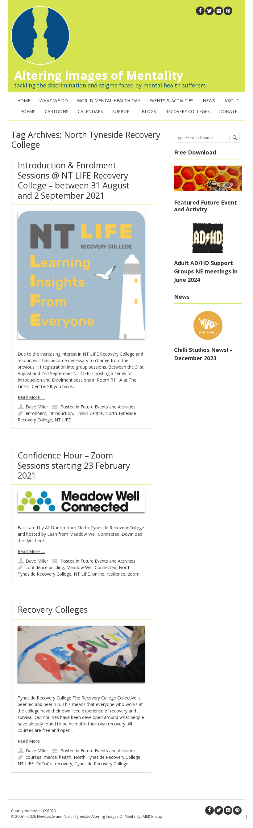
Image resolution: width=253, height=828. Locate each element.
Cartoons (56, 111)
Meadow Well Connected (91, 567)
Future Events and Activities (108, 407)
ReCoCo (44, 764)
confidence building (45, 567)
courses (33, 757)
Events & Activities (171, 101)
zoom (133, 574)
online (98, 574)
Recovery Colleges (187, 111)
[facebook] (200, 10)
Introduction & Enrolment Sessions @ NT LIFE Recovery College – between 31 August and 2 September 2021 (74, 180)
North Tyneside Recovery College (107, 757)
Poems (27, 111)
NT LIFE (63, 420)
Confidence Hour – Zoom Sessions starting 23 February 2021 (74, 465)
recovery (63, 764)
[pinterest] (228, 10)
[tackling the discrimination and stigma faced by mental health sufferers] (39, 63)
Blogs (149, 111)
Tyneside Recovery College (101, 764)
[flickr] (218, 10)
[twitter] (209, 10)
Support (122, 111)
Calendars (90, 111)
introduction (61, 413)
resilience (116, 574)
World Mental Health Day (108, 101)
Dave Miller (37, 407)
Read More (31, 397)
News (209, 101)
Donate (228, 111)
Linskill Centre (89, 413)
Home (23, 101)
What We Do (53, 101)
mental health (57, 757)
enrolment (36, 413)
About (231, 101)
